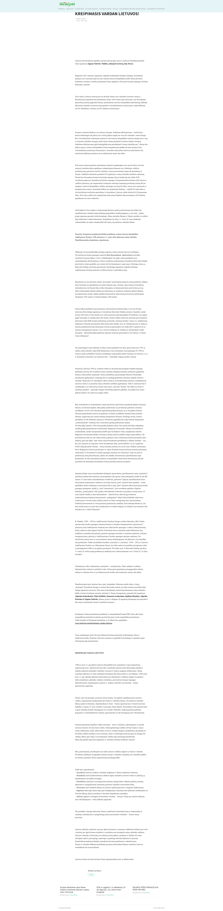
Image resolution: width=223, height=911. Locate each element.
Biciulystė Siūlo (64, 895)
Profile (91, 874)
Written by (81, 19)
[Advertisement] (111, 38)
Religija (115, 9)
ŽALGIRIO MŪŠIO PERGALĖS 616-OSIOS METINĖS (146, 888)
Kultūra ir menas (105, 9)
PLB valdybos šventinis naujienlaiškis (133, 9)
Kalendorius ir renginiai (156, 9)
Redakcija (61, 9)
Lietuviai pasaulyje (91, 9)
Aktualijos (70, 9)
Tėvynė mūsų (79, 9)
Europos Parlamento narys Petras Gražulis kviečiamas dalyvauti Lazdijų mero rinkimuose (74, 889)
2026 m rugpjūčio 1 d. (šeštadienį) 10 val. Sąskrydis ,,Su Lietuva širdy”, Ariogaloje (110, 889)
